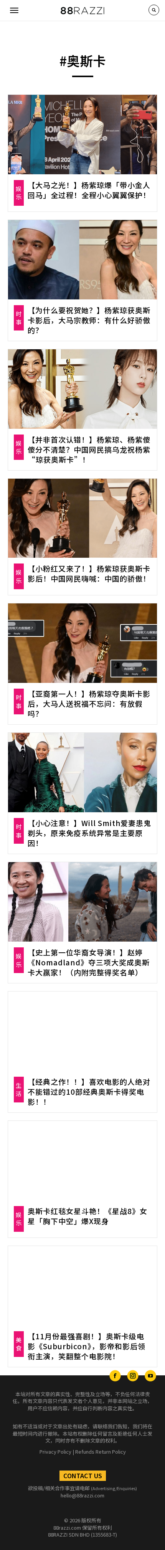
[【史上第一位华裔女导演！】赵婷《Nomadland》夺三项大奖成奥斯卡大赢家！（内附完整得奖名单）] (82, 902)
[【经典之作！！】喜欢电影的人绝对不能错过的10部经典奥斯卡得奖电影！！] (82, 1031)
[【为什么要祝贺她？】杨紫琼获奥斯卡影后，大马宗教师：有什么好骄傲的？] (82, 259)
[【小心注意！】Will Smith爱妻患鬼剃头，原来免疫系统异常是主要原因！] (82, 772)
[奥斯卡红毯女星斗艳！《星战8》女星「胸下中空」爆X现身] (82, 1160)
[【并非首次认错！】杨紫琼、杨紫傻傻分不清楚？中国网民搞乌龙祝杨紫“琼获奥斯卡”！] (82, 389)
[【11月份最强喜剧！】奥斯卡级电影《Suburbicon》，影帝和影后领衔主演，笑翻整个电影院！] (82, 1285)
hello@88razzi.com (82, 1495)
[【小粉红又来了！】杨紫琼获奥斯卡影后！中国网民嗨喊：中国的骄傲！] (82, 518)
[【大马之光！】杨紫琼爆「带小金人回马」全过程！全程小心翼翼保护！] (82, 134)
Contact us (82, 1475)
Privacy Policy (55, 1451)
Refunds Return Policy (100, 1451)
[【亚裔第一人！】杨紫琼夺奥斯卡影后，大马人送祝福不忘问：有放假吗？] (82, 643)
